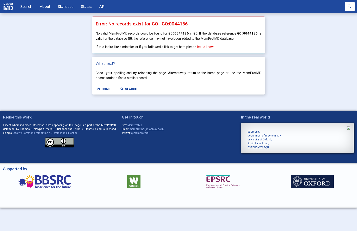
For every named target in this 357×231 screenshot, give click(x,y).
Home (104, 89)
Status (86, 6)
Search (26, 6)
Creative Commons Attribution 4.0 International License (44, 132)
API (102, 6)
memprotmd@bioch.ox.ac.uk (147, 128)
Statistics (66, 6)
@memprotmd (140, 132)
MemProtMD (134, 125)
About (45, 6)
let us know (205, 47)
